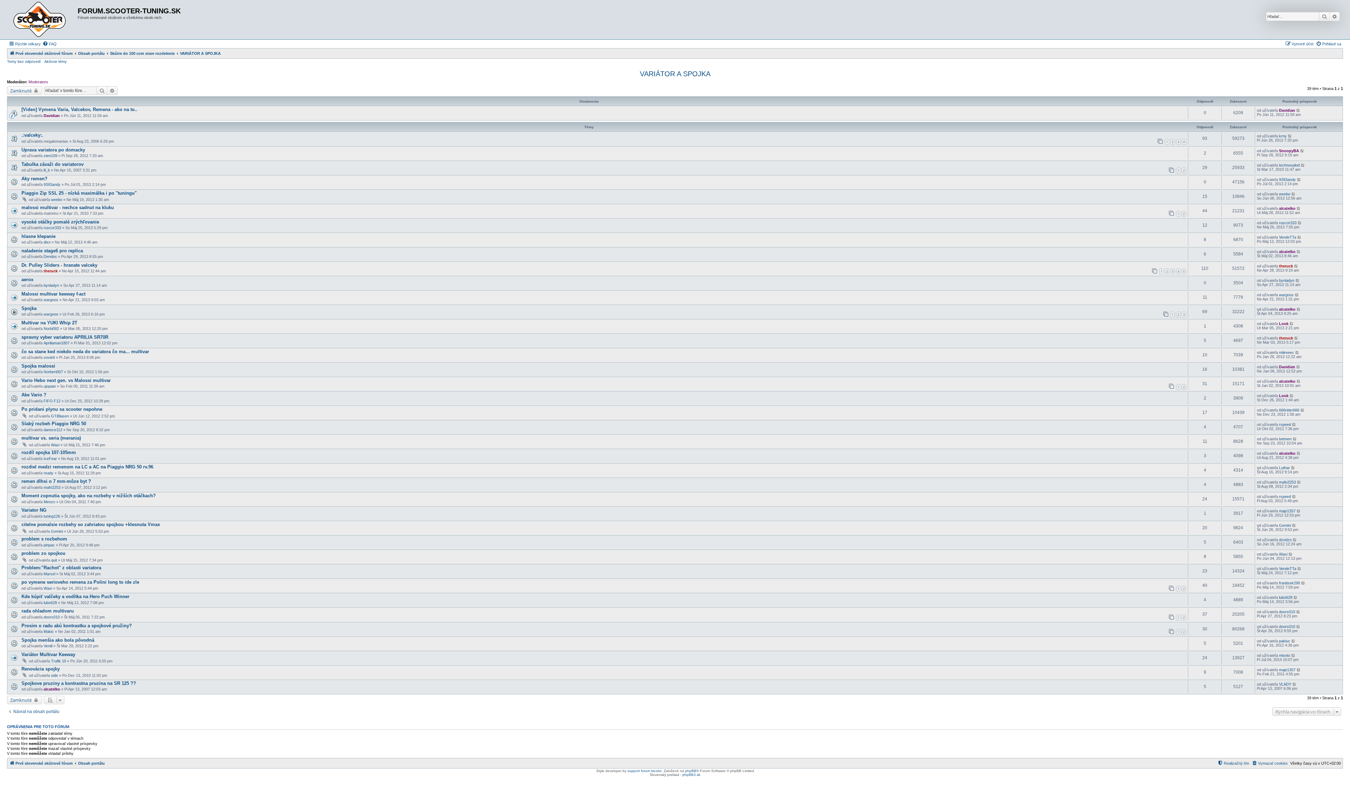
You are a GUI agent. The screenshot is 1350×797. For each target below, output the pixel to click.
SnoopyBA (1289, 151)
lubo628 (50, 603)
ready (48, 473)
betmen (1285, 439)
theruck (51, 271)
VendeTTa (1287, 237)
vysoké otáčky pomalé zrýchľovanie (60, 222)
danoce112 (53, 430)
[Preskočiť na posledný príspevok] (1298, 110)
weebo (56, 199)
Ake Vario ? (33, 394)
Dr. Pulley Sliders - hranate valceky (59, 265)
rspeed (1285, 424)
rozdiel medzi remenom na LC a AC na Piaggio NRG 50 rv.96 (87, 466)
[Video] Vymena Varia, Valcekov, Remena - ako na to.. (79, 109)
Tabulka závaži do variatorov (52, 164)
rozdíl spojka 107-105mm (48, 452)
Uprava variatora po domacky (53, 150)
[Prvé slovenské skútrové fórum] (43, 20)
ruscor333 (52, 228)
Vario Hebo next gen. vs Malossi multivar (66, 380)
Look (1283, 324)
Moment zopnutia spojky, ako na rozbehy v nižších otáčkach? (88, 495)
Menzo (49, 502)
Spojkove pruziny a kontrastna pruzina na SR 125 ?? (78, 683)
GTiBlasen (60, 416)
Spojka (29, 308)
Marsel (49, 574)
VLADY (1285, 684)
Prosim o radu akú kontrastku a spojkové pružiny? (76, 625)
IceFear (50, 458)
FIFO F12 (52, 401)
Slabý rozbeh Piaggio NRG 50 (53, 423)
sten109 (50, 156)
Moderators (38, 82)
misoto (1284, 655)
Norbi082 (51, 328)
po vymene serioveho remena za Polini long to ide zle (80, 582)
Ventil (48, 646)
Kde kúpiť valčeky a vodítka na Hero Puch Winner (75, 596)
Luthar (1284, 468)
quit (54, 560)
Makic (49, 631)
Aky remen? (34, 178)
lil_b (47, 170)
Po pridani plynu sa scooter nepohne (61, 409)
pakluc (1284, 641)
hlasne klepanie (38, 236)
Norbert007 (53, 372)
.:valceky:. (32, 135)
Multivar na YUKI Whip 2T (49, 322)
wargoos (51, 300)
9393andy (52, 184)
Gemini (57, 531)
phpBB (690, 771)
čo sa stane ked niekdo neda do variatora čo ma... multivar (85, 351)
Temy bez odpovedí (24, 61)
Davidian (52, 116)
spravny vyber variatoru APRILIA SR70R (64, 337)
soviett (49, 357)
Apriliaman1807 (57, 343)
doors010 (52, 617)
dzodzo (1285, 540)
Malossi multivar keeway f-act (53, 294)
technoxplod (1289, 165)
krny (1283, 136)
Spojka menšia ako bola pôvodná (57, 640)
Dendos (50, 256)
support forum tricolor (645, 771)
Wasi (55, 445)
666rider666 (1289, 410)
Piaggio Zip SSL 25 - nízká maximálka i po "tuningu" (79, 193)
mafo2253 (52, 487)
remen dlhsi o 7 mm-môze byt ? (56, 481)
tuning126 (52, 516)
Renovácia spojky (40, 669)
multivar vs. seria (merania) (51, 438)
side (54, 675)
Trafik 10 (58, 661)
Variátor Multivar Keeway (48, 654)
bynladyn (51, 285)
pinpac (49, 545)
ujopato (50, 386)
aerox (27, 279)
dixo (47, 242)
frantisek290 (1289, 583)
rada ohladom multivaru (47, 611)
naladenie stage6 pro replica (52, 250)
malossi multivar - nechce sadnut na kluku (67, 207)
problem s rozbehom (44, 539)
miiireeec (1286, 352)
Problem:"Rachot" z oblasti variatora (61, 567)
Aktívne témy (55, 61)
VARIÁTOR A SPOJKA (675, 74)
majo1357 (1287, 511)
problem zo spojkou (43, 553)
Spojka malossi (38, 366)
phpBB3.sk (691, 775)
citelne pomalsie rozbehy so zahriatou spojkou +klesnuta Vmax (90, 524)
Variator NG (33, 510)
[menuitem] (50, 44)
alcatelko (1287, 208)
